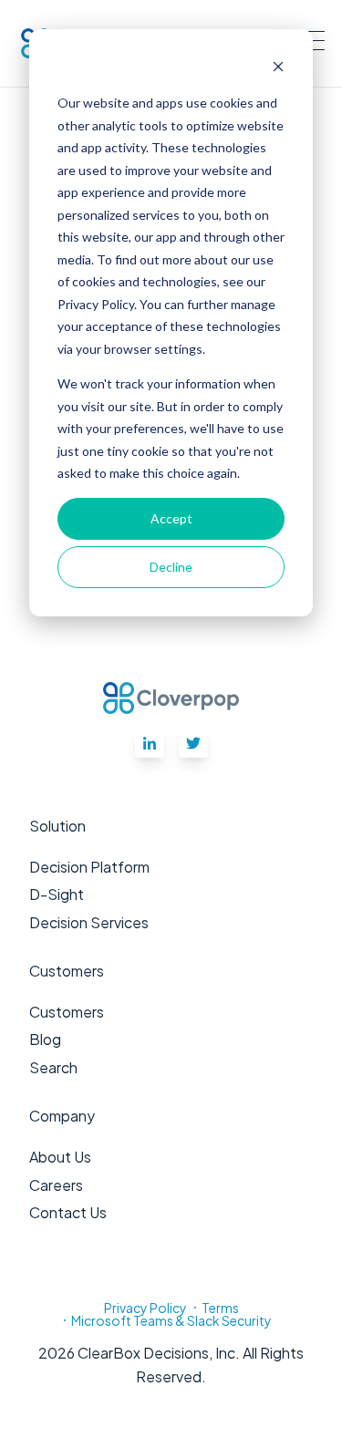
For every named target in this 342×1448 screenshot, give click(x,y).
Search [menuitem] (53, 1067)
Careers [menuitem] (56, 1185)
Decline (171, 566)
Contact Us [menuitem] (68, 1212)
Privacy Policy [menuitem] (145, 1307)
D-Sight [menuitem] (56, 894)
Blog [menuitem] (45, 1039)
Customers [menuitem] (66, 1011)
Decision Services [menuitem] (89, 922)
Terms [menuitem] (220, 1307)
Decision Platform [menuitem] (89, 866)
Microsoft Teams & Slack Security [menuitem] (171, 1320)
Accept (171, 518)
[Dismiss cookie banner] (278, 68)
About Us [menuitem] (60, 1156)
